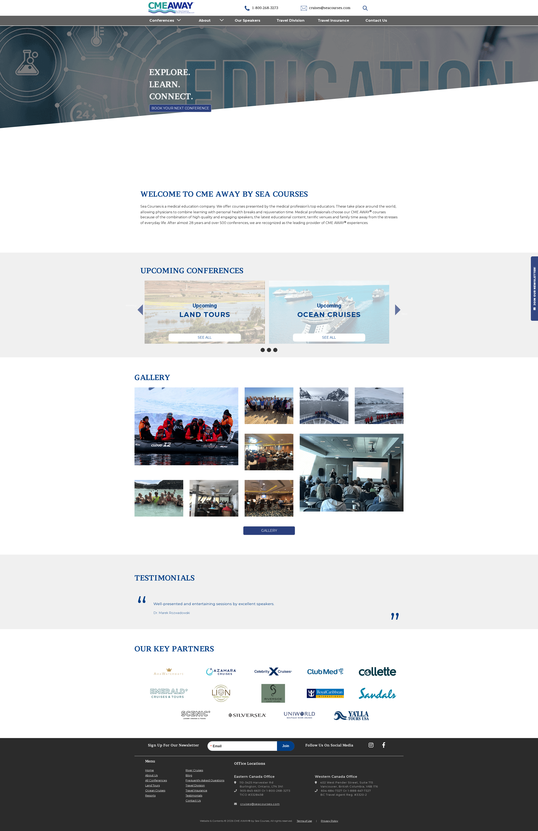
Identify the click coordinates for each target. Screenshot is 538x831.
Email (217, 746)
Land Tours (152, 785)
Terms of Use (304, 820)
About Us (151, 775)
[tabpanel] (205, 312)
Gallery (269, 531)
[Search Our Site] (365, 8)
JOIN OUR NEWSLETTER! (534, 286)
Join (285, 746)
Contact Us (376, 20)
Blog (189, 775)
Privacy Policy (329, 820)
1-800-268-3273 (264, 8)
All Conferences (156, 780)
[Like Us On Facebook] (383, 745)
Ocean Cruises (155, 790)
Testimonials (194, 795)
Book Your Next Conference (180, 108)
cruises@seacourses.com (329, 8)
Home (149, 770)
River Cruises (194, 770)
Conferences (161, 20)
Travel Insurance (333, 20)
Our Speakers (247, 20)
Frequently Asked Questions (205, 780)
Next (404, 313)
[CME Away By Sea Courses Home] (171, 7)
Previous (133, 305)
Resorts (150, 795)
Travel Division (291, 20)
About (205, 20)
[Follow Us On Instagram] (371, 745)
